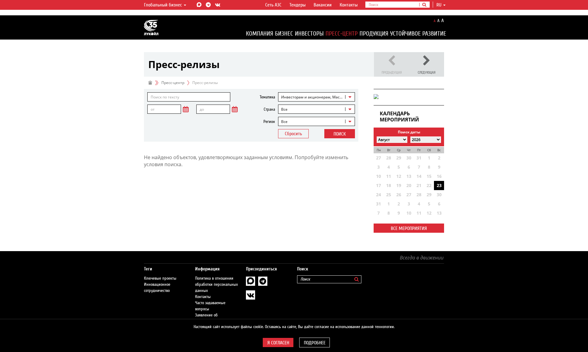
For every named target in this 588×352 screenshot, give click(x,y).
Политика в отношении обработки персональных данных (216, 284)
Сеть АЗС (273, 5)
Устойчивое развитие (418, 33)
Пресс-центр (342, 33)
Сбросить (293, 133)
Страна (269, 109)
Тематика (267, 97)
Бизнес (284, 33)
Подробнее (315, 343)
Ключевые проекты (160, 278)
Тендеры (297, 5)
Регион (269, 122)
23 (439, 185)
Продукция (374, 33)
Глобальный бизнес (163, 5)
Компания (259, 33)
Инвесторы (309, 33)
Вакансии (323, 5)
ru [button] (439, 5)
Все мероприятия (409, 228)
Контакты (349, 5)
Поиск (340, 134)
